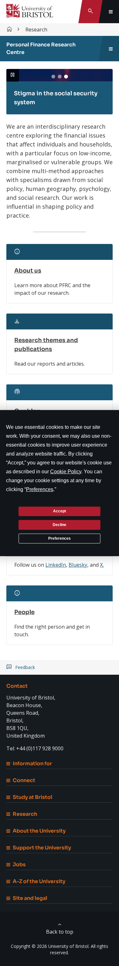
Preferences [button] (39, 489)
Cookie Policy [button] (65, 471)
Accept (59, 511)
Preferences (59, 538)
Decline (59, 525)
